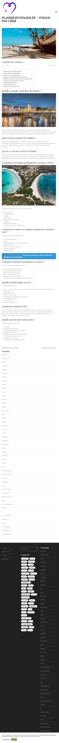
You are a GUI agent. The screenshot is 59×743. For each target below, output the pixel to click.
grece (24, 585)
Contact (4, 555)
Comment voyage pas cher (48, 348)
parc (32, 600)
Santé (3, 500)
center (25, 567)
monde (26, 594)
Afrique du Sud (6, 358)
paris (31, 603)
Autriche (4, 384)
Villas (3, 523)
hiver (31, 585)
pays (33, 606)
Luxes (3, 485)
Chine (3, 414)
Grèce (3, 467)
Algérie (4, 362)
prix (30, 609)
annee (32, 558)
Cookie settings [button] (6, 739)
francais (31, 579)
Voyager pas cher (6, 530)
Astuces (4, 377)
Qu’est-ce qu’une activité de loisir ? (12, 75)
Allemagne (5, 365)
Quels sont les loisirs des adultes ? (12, 73)
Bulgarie (4, 399)
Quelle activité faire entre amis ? (11, 86)
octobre (25, 600)
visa (24, 630)
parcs (24, 603)
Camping (4, 403)
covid (31, 570)
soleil (24, 615)
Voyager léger (6, 526)
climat (24, 570)
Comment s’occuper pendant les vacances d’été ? (16, 77)
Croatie (4, 433)
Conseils (4, 422)
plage (24, 609)
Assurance (5, 373)
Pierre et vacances (7, 496)
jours (30, 588)
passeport (25, 606)
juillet (24, 591)
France (4, 463)
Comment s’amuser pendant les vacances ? (14, 80)
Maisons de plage (6, 489)
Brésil (3, 395)
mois (31, 591)
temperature (26, 618)
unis (30, 621)
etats (24, 576)
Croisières (5, 437)
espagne (33, 573)
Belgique (4, 388)
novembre (25, 597)
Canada (4, 407)
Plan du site (5, 559)
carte (30, 564)
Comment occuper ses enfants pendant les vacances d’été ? (18, 79)
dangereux (25, 573)
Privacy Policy (6, 551)
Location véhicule (7, 474)
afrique (25, 558)
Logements (5, 482)
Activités (53, 65)
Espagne (4, 452)
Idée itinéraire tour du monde (10, 348)
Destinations (5, 444)
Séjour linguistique (7, 504)
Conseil (4, 418)
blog (3, 392)
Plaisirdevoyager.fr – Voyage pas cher (26, 19)
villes (31, 627)
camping (31, 561)
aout (24, 561)
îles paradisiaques (7, 470)
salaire (31, 612)
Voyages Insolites (7, 534)
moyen (33, 594)
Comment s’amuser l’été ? (10, 84)
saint (24, 612)
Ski (2, 511)
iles (24, 588)
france (26, 582)
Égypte (4, 448)
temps (24, 621)
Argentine (4, 369)
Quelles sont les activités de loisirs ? (13, 71)
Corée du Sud (5, 425)
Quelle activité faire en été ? (10, 82)
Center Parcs (5, 410)
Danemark (4, 440)
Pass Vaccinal (5, 493)
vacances (27, 624)
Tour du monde (6, 515)
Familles (4, 459)
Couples (4, 429)
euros (24, 579)
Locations (5, 478)
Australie (4, 380)
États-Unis (5, 455)
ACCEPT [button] (14, 739)
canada (24, 564)
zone (30, 630)
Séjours (4, 508)
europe (31, 576)
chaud (32, 567)
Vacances (4, 519)
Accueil (4, 548)
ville (25, 627)
